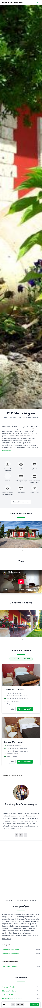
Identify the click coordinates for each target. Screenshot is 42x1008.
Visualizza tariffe (24, 709)
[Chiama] (13, 1004)
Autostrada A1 (7, 995)
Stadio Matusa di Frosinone (12, 999)
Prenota (34, 1004)
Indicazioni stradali (30, 900)
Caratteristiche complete (21, 502)
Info (12, 709)
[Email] (22, 1004)
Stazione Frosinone (9, 966)
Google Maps (9, 900)
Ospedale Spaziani (9, 987)
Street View (19, 900)
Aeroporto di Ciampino (10, 950)
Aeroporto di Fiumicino (10, 954)
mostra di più (6, 451)
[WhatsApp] (18, 1004)
